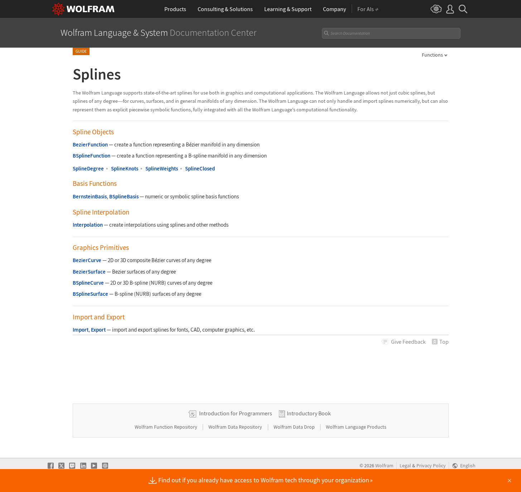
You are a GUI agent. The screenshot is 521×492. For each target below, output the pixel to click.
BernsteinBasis (90, 196)
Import (80, 329)
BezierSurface (89, 271)
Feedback (408, 341)
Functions (432, 55)
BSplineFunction (91, 155)
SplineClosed (200, 168)
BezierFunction (90, 144)
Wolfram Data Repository (235, 427)
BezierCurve (87, 260)
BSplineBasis (124, 196)
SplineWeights (161, 168)
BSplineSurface (90, 293)
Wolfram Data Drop (295, 427)
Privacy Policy (431, 466)
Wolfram (384, 466)
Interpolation (88, 224)
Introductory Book (309, 413)
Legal (405, 466)
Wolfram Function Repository (166, 427)
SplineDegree (88, 168)
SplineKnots (124, 168)
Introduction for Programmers (235, 413)
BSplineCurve (88, 282)
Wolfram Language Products (356, 427)
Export (98, 329)
